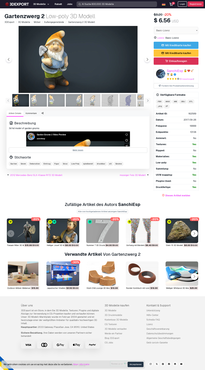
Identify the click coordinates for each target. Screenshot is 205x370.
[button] (194, 233)
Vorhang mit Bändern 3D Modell (140, 245)
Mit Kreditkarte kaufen (178, 45)
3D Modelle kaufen (117, 305)
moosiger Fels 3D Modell (133, 175)
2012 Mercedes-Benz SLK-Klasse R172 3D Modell (36, 175)
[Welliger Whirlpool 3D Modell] (182, 273)
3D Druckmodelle (113, 315)
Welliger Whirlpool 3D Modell (178, 288)
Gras (65, 164)
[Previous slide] (9, 59)
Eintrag (47, 164)
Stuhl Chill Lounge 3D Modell (99, 288)
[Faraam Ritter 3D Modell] (23, 230)
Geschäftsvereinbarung (157, 328)
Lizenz (149, 324)
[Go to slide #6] (110, 100)
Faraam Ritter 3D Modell (17, 245)
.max (167, 101)
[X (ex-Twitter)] (157, 364)
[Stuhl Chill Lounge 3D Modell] (102, 273)
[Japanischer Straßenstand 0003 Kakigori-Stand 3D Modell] (62, 273)
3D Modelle (110, 310)
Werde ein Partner (113, 333)
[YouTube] (181, 364)
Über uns (27, 305)
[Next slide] (147, 59)
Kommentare (31, 113)
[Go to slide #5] (92, 100)
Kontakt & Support (158, 305)
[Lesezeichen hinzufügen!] (35, 239)
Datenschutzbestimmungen (159, 333)
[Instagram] (150, 364)
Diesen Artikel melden (177, 195)
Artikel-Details (15, 113)
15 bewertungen (186, 79)
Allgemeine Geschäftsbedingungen (163, 338)
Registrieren (196, 4)
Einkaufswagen (177, 61)
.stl (191, 101)
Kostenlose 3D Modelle (116, 319)
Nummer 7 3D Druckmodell (98, 245)
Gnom (23, 164)
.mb (175, 101)
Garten (13, 164)
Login (182, 4)
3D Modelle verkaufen (116, 328)
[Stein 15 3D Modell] (182, 230)
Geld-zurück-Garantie (157, 342)
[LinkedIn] (175, 364)
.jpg (159, 106)
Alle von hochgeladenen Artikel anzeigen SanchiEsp (102, 211)
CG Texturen (111, 324)
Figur (56, 164)
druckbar (101, 164)
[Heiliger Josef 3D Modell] (62, 230)
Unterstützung (153, 310)
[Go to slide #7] (127, 100)
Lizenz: (161, 37)
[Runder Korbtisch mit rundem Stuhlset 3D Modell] (142, 273)
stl (110, 164)
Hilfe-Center (152, 315)
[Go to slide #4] (74, 100)
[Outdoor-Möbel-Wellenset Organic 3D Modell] (23, 273)
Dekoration (35, 164)
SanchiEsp (175, 71)
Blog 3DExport (112, 338)
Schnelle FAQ (153, 319)
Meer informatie (81, 364)
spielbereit (88, 164)
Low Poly (75, 164)
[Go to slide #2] (38, 100)
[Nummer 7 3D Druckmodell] (102, 230)
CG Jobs (109, 342)
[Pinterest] (163, 364)
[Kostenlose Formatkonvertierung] (166, 106)
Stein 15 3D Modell (174, 245)
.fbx (159, 101)
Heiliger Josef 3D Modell (58, 245)
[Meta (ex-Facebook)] (169, 364)
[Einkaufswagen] (29, 239)
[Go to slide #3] (56, 100)
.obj (183, 101)
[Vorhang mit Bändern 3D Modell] (142, 230)
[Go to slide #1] (20, 100)
